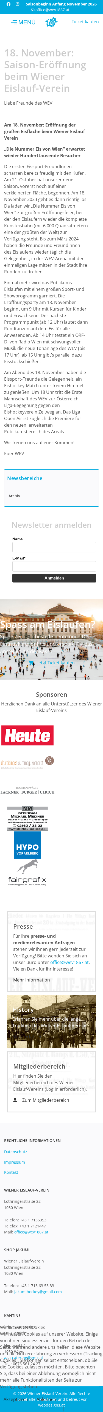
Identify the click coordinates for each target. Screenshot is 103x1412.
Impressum (14, 1162)
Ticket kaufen (85, 22)
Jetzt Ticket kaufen (55, 663)
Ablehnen (46, 1399)
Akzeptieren (16, 1399)
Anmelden (54, 578)
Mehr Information (31, 980)
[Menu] (23, 22)
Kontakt (11, 1172)
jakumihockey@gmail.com (38, 1291)
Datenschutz (15, 1151)
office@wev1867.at (52, 9)
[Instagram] (17, 4)
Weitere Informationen (37, 1409)
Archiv (14, 495)
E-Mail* (18, 558)
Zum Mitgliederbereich (45, 1100)
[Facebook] (8, 4)
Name (17, 539)
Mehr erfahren (27, 1037)
